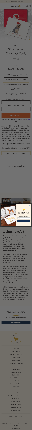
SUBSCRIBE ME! (23, 220)
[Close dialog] (30, 205)
